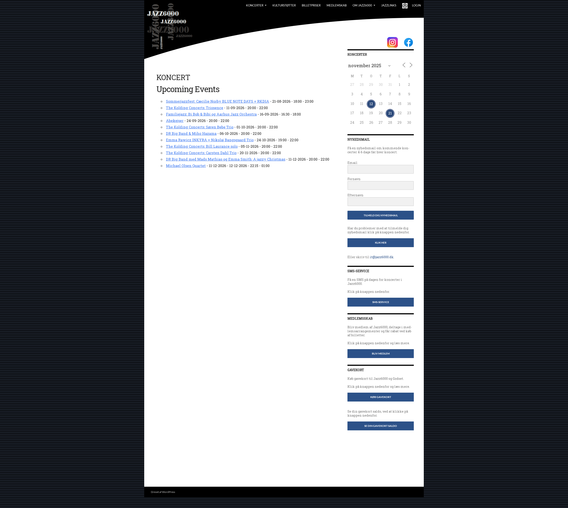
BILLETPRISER (311, 5)
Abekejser (174, 120)
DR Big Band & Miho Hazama (191, 133)
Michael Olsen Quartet (186, 165)
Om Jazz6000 (362, 5)
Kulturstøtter (284, 5)
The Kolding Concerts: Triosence (194, 107)
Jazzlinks (388, 5)
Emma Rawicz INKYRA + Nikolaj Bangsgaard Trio (210, 140)
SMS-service (380, 302)
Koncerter (254, 5)
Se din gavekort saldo (380, 425)
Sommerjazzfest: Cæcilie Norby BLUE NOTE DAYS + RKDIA (217, 101)
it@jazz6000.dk (382, 257)
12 (371, 103)
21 (390, 113)
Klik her (381, 242)
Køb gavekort (380, 397)
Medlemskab (337, 5)
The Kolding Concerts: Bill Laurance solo (202, 146)
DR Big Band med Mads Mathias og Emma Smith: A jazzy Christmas (225, 159)
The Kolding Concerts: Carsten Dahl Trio (201, 152)
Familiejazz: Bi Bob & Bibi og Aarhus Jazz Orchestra (211, 114)
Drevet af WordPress (163, 492)
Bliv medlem (381, 353)
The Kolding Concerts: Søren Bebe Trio (199, 127)
